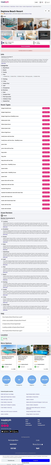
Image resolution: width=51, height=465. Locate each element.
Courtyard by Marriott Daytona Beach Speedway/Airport (40, 358)
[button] (42, 42)
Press (27, 421)
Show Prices (46, 108)
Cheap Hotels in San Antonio (32, 414)
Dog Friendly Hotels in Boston (32, 394)
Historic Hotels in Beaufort (32, 404)
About (27, 419)
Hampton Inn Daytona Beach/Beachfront (8, 357)
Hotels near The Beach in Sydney (8, 404)
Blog (39, 419)
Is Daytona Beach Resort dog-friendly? (11, 323)
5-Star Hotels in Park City (6, 407)
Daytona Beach (8, 13)
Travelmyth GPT (41, 425)
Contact (39, 423)
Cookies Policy (9, 464)
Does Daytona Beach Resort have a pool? (12, 317)
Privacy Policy (14, 464)
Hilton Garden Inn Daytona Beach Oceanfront (23, 358)
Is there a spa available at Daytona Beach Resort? (14, 320)
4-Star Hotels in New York (6, 402)
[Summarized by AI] (7, 219)
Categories (28, 423)
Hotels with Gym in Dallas (6, 399)
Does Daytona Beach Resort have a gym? (12, 330)
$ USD (36, 2)
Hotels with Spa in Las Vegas (7, 394)
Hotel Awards (29, 425)
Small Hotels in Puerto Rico (32, 396)
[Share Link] (49, 10)
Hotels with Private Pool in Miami (8, 396)
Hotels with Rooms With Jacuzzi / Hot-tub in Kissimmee (36, 408)
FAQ (39, 421)
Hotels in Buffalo (4, 414)
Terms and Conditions (20, 464)
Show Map (5, 338)
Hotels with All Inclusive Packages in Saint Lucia (37, 402)
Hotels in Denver (30, 399)
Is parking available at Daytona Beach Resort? (13, 327)
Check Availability (25, 46)
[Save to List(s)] (45, 10)
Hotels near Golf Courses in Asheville (9, 411)
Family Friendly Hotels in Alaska (33, 411)
